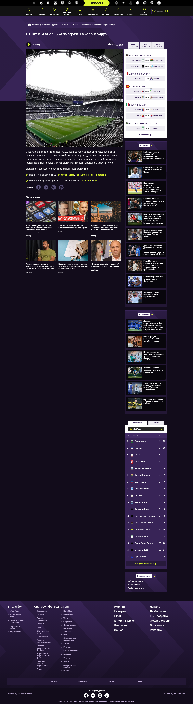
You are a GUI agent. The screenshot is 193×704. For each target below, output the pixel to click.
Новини (42, 14)
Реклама (156, 630)
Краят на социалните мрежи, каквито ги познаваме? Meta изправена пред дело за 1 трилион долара (39, 228)
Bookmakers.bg (134, 585)
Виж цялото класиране (144, 564)
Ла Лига (138, 86)
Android (86, 180)
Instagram (101, 175)
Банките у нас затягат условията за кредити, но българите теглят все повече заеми (73, 266)
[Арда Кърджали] (62, 3)
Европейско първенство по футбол (43, 656)
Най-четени (144, 314)
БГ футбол (54, 14)
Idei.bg (111, 681)
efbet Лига (140, 55)
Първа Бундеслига (42, 619)
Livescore (118, 14)
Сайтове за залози (135, 581)
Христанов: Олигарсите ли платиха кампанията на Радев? (72, 226)
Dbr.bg (139, 681)
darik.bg (61, 231)
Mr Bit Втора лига (143, 123)
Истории (105, 14)
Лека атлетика (69, 625)
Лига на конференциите (44, 641)
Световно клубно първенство (42, 663)
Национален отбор (15, 627)
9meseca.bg (82, 681)
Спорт (80, 14)
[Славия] (116, 3)
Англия (65, 25)
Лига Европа (42, 637)
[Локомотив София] (144, 3)
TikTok (89, 175)
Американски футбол (69, 666)
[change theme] (167, 11)
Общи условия (160, 620)
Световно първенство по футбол (43, 648)
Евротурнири (16, 632)
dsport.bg (36, 45)
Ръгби (66, 671)
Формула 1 (68, 622)
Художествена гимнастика (69, 639)
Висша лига (139, 74)
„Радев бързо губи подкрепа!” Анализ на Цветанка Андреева (105, 265)
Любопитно (93, 14)
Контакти (120, 625)
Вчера (133, 46)
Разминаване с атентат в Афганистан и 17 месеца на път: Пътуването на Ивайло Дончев (40, 266)
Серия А (137, 105)
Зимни (66, 644)
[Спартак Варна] (76, 3)
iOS (95, 180)
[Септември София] (123, 3)
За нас (118, 630)
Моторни (67, 647)
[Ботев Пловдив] (69, 3)
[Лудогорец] (34, 3)
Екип (117, 616)
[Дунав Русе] (130, 3)
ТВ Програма (144, 13)
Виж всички (144, 135)
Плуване (67, 654)
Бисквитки (157, 625)
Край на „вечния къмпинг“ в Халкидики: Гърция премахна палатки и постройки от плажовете (104, 228)
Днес (145, 46)
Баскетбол (68, 615)
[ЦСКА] (41, 3)
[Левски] (55, 3)
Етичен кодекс (124, 620)
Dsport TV (131, 14)
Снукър (66, 658)
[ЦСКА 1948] (48, 3)
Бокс (65, 634)
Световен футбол (67, 13)
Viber (71, 175)
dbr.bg (28, 236)
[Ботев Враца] (158, 3)
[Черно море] (151, 3)
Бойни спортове (70, 651)
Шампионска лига (42, 632)
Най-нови (144, 145)
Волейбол (67, 611)
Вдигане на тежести (68, 630)
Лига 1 (39, 627)
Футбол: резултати (136, 588)
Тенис (66, 618)
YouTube (80, 175)
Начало (29, 14)
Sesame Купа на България (17, 621)
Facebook (62, 175)
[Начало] (29, 25)
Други (39, 669)
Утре (157, 46)
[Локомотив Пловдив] (137, 3)
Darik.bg (54, 681)
